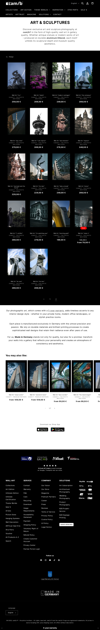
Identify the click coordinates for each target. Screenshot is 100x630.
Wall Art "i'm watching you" (39, 233)
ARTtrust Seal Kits (13, 526)
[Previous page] (44, 299)
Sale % (8, 507)
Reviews (44, 508)
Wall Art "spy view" (16, 140)
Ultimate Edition (12, 493)
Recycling (27, 501)
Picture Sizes (11, 515)
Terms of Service (48, 512)
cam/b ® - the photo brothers (22, 620)
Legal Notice (46, 527)
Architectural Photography (64, 490)
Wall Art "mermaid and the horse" (16, 187)
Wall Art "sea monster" (61, 140)
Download (28, 504)
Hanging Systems (13, 518)
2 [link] (56, 299)
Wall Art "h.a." (16, 95)
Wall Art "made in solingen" (61, 95)
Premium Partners (48, 497)
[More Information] (50, 593)
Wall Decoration (12, 522)
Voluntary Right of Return (31, 530)
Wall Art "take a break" (61, 186)
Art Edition (10, 489)
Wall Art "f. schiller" (16, 233)
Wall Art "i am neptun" (39, 140)
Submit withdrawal (66, 524)
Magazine (45, 493)
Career (44, 501)
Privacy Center (29, 545)
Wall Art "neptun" (83, 140)
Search (8, 541)
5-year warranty (56, 310)
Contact (27, 485)
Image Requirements (29, 509)
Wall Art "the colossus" (83, 95)
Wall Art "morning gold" (61, 233)
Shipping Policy (30, 525)
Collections (10, 485)
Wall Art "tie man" (39, 186)
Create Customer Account (30, 540)
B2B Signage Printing (64, 516)
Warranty (27, 489)
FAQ (25, 493)
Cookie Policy (47, 519)
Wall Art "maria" (39, 95)
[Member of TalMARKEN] (26, 458)
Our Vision (45, 485)
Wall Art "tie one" (16, 281)
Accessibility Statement (29, 516)
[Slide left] (45, 408)
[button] (42, 10)
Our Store (45, 489)
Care (25, 497)
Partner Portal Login (32, 549)
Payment (27, 521)
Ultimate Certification (11, 498)
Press (43, 504)
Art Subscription (66, 485)
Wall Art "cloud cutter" (16, 395)
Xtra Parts (10, 530)
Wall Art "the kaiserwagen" (82, 395)
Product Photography (64, 503)
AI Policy (44, 523)
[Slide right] (54, 408)
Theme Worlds (11, 503)
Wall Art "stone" (83, 186)
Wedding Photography (64, 497)
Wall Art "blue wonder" (60, 395)
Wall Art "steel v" (83, 233)
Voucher (9, 533)
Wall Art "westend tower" (38, 395)
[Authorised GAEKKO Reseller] (42, 458)
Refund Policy (29, 535)
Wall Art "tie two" (38, 281)
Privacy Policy (47, 516)
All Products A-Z (12, 537)
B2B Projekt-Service (64, 510)
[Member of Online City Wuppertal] (73, 458)
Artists (8, 511)
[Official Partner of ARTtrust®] (58, 458)
